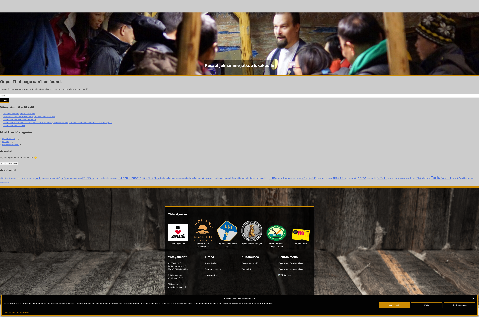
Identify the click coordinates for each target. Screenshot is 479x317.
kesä (64, 178)
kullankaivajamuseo (179, 178)
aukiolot (13, 178)
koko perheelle (102, 178)
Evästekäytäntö (9, 312)
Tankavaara (441, 177)
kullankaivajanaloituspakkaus (200, 178)
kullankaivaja (166, 178)
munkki (330, 178)
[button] (473, 298)
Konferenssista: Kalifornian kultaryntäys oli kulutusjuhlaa (29, 116)
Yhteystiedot (211, 275)
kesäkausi (78, 178)
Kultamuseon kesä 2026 (14, 125)
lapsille (312, 178)
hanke (18, 178)
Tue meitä (246, 269)
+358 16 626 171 (175, 278)
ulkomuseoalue (4, 182)
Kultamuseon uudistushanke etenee (19, 119)
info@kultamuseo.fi (177, 287)
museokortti (351, 178)
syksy (402, 178)
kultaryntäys (297, 178)
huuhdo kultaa (28, 178)
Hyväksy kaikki (394, 305)
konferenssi (113, 178)
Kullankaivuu (262, 178)
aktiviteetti (5, 178)
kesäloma (88, 178)
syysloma (410, 178)
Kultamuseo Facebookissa (290, 263)
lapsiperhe (322, 178)
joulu (38, 178)
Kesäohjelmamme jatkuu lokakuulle (19, 113)
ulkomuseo (470, 178)
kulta (272, 178)
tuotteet (454, 178)
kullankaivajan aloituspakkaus (229, 178)
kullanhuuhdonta (129, 178)
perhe (362, 178)
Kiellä (426, 305)
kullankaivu (249, 178)
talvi (418, 178)
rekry (396, 178)
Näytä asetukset (459, 305)
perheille (381, 178)
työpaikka (462, 178)
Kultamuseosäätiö (249, 263)
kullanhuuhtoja (151, 178)
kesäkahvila (71, 178)
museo (339, 177)
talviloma (425, 178)
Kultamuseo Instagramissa (290, 269)
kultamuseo (286, 178)
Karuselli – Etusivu (10, 144)
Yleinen (5, 141)
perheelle (371, 178)
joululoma (46, 178)
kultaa (278, 178)
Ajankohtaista (8, 138)
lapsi (304, 178)
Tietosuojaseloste (22, 312)
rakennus (390, 178)
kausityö (56, 178)
